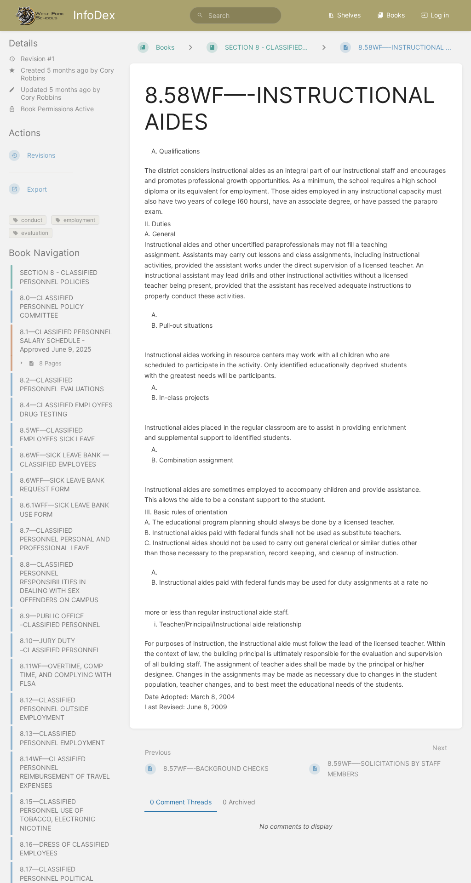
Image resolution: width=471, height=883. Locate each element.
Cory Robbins (41, 97)
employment (79, 219)
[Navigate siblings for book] (190, 47)
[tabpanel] (296, 826)
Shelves (349, 15)
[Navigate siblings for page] (324, 47)
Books (395, 15)
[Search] (200, 15)
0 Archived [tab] (239, 802)
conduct (31, 219)
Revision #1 (38, 59)
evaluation (34, 232)
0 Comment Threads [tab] (181, 802)
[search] (235, 15)
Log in (440, 15)
